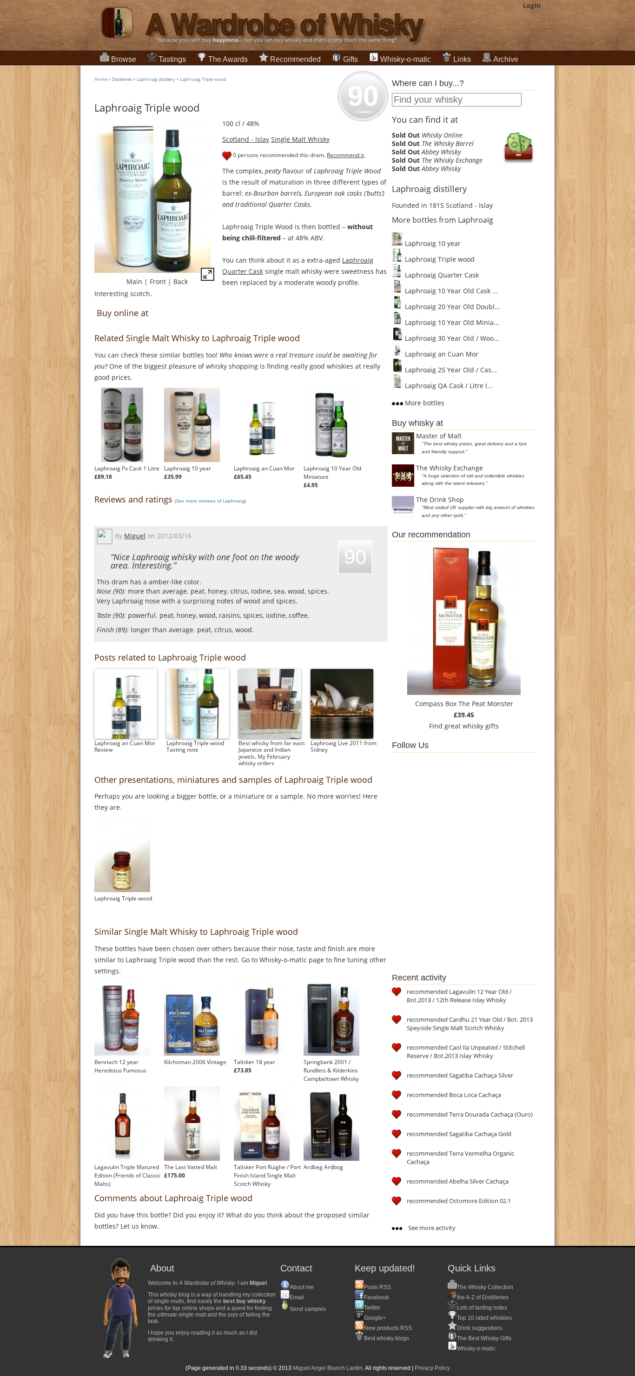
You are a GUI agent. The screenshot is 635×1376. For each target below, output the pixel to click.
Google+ (375, 1318)
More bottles (423, 402)
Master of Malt (439, 435)
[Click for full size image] (207, 276)
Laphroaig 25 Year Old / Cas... (450, 369)
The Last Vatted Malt (190, 1167)
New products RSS (388, 1328)
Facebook (376, 1297)
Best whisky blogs (386, 1338)
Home (100, 79)
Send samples (308, 1309)
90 (363, 97)
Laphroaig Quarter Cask (441, 275)
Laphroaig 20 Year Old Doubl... (451, 306)
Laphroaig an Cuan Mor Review (124, 746)
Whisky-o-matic (405, 59)
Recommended (295, 59)
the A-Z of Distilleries (483, 1297)
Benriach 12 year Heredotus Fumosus (120, 1066)
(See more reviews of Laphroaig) (210, 500)
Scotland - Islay (245, 139)
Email (297, 1297)
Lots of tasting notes (482, 1307)
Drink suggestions (480, 1328)
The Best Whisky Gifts (484, 1338)
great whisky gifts (471, 725)
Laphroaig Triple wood (203, 79)
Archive (505, 59)
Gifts (350, 59)
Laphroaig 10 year (187, 468)
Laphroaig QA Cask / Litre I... (448, 385)
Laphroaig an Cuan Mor (264, 468)
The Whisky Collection (485, 1287)
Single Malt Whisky (300, 139)
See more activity (431, 1228)
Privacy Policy (432, 1368)
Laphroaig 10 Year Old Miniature (332, 472)
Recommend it (345, 155)
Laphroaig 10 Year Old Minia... (451, 322)
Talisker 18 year (254, 1062)
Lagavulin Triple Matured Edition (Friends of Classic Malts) (127, 1175)
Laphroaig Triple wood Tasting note (195, 746)
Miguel (135, 535)
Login (532, 5)
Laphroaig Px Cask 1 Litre (126, 468)
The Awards (228, 59)
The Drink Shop (440, 499)
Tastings (172, 59)
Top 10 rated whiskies (484, 1318)
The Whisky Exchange (449, 467)
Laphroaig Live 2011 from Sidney (344, 746)
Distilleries (122, 79)
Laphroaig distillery (156, 79)
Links (462, 59)
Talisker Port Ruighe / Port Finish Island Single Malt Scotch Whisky (267, 1175)
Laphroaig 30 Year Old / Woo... (451, 338)
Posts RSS (377, 1287)
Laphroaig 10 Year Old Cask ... (450, 290)
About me (302, 1287)
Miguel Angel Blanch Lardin (328, 1368)
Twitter (372, 1307)
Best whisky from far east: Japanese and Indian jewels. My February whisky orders (271, 753)
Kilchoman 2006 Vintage (195, 1062)
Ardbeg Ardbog (323, 1167)
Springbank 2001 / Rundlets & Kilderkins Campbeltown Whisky (331, 1070)
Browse (123, 59)
